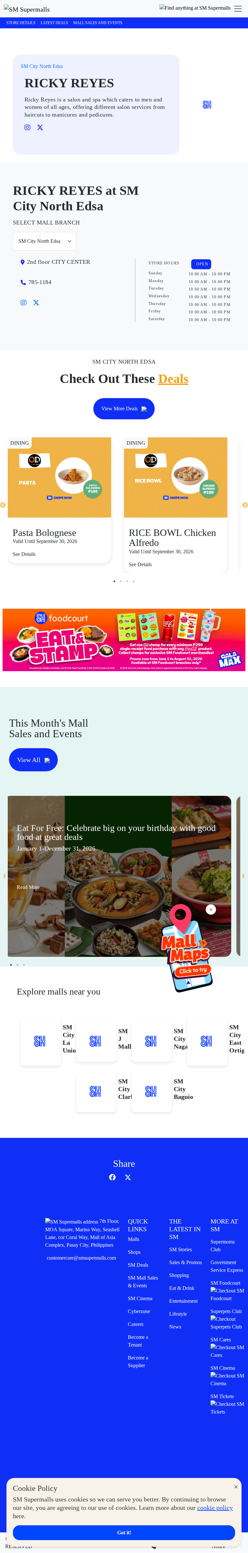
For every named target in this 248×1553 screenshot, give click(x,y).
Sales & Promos (185, 1262)
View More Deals (120, 408)
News (175, 1326)
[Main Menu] (238, 9)
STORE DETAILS (21, 23)
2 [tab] (121, 581)
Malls (133, 1239)
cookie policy (215, 1507)
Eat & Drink (181, 1288)
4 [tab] (133, 581)
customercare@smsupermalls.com (81, 1258)
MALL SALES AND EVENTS (97, 23)
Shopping (179, 1275)
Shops (134, 1252)
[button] (195, 9)
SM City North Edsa (42, 66)
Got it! (124, 1532)
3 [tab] (127, 581)
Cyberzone (139, 1311)
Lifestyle (178, 1314)
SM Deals (138, 1265)
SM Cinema (140, 1298)
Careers (135, 1324)
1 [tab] (114, 581)
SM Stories (180, 1249)
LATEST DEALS (54, 23)
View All (29, 759)
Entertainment (183, 1301)
